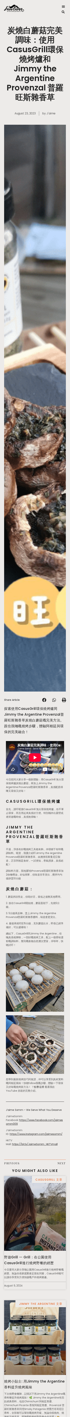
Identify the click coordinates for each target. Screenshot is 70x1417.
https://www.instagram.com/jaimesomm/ (36, 1134)
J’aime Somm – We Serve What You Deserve (34, 1110)
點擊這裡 (39, 1087)
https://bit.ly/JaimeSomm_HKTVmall (35, 1144)
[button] (63, 6)
